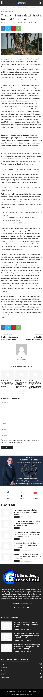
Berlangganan (35, 492)
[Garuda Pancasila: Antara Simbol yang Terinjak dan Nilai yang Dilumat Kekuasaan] (6, 557)
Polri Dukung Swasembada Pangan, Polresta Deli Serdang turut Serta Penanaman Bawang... (27, 534)
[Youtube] (28, 608)
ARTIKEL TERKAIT (16, 366)
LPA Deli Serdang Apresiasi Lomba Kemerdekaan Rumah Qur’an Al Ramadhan (26, 545)
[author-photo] (21, 349)
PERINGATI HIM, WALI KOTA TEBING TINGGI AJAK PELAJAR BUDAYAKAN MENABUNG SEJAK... (27, 523)
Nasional (15, 7)
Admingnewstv (10, 23)
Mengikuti (21, 492)
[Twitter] (8, 28)
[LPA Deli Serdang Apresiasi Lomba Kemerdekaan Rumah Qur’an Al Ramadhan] (6, 546)
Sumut (3, 664)
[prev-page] (20, 392)
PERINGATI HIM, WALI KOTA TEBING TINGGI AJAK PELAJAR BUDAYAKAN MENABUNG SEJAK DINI (21, 384)
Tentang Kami (11, 691)
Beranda (3, 7)
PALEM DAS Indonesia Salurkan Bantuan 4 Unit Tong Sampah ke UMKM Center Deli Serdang (7, 383)
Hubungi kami (22, 691)
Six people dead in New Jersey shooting (33, 338)
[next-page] (23, 392)
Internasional (5, 677)
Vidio (2, 681)
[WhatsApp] (18, 28)
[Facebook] (3, 28)
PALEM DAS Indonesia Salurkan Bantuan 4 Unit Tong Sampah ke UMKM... (26, 512)
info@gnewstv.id (26, 603)
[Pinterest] (13, 28)
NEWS (9, 7)
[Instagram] (19, 608)
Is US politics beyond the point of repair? (9, 338)
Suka (8, 492)
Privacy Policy (32, 691)
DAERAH (4, 674)
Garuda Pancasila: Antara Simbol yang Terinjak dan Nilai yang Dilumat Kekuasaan (27, 556)
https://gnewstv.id (21, 359)
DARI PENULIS (27, 366)
